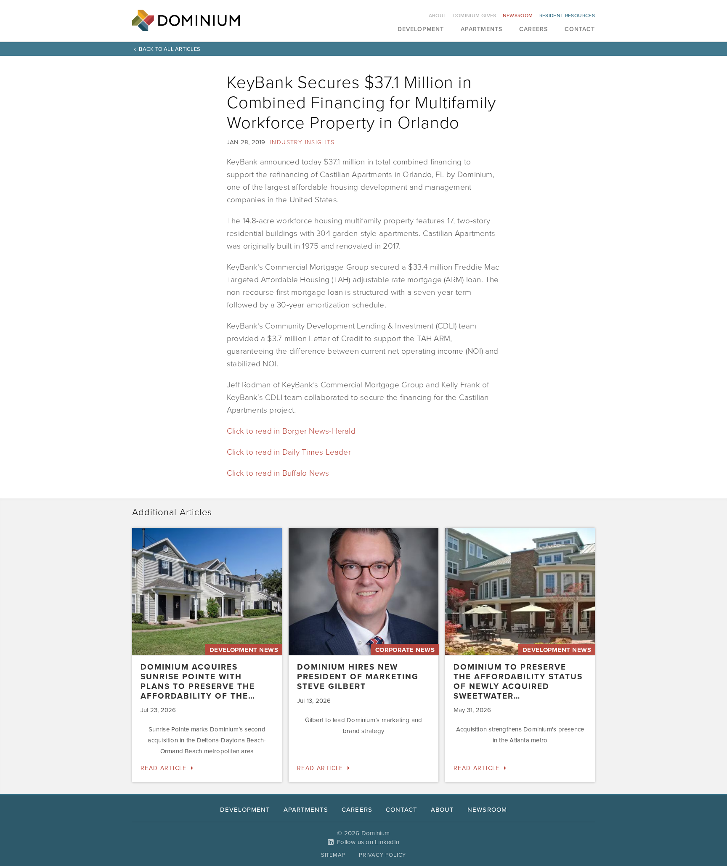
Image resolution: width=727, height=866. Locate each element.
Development (421, 29)
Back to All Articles (169, 49)
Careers (533, 29)
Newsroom (518, 16)
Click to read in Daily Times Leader (289, 452)
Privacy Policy (382, 855)
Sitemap (333, 855)
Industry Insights (302, 142)
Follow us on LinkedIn (368, 842)
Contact (580, 29)
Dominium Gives (474, 16)
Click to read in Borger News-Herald (291, 431)
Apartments (481, 29)
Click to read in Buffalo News (278, 473)
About (438, 16)
